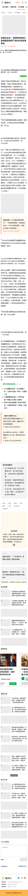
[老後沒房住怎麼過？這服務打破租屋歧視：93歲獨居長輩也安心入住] (5, 825)
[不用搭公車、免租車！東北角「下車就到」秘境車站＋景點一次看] (5, 795)
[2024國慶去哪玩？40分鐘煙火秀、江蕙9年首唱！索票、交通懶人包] (5, 632)
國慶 (15, 503)
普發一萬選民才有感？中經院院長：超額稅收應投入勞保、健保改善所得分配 (19, 758)
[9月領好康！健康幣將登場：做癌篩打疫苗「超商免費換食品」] (5, 700)
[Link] (14, 545)
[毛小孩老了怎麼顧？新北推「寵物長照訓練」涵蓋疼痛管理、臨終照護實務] (5, 768)
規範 (2, 859)
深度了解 (20, 684)
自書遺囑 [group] (17, 12)
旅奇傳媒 (13, 46)
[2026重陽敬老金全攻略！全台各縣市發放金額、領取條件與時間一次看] (5, 709)
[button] (25, 2)
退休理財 (5, 7)
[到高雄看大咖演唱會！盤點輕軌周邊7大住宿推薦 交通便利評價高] (5, 593)
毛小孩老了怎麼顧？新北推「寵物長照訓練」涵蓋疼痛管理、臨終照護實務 (19, 768)
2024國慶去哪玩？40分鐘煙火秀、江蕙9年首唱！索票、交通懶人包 (15, 391)
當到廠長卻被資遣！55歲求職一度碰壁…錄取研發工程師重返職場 (19, 729)
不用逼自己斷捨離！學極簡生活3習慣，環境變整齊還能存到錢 (19, 603)
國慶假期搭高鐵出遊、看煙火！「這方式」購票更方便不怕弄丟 (19, 622)
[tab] (11, 689)
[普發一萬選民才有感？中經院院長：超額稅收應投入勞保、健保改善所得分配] (5, 758)
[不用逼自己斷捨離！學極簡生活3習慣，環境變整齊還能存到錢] (5, 603)
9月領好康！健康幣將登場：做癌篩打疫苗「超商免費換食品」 (19, 700)
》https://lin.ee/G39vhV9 (12, 440)
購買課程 (17, 2)
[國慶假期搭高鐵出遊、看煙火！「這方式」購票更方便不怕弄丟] (5, 622)
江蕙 (9, 506)
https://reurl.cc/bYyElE (11, 231)
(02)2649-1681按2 (12, 884)
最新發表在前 (22, 866)
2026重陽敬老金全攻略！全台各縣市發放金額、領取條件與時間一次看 (19, 709)
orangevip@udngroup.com (15, 882)
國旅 (9, 503)
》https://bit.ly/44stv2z (11, 427)
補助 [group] (24, 12)
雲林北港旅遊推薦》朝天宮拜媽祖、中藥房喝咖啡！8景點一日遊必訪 (15, 405)
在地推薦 (21, 7)
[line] (21, 878)
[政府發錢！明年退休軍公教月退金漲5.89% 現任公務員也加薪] (5, 739)
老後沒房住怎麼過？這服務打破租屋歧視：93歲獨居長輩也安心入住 (19, 825)
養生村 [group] (4, 12)
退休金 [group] (10, 12)
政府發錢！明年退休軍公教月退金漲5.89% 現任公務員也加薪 (19, 739)
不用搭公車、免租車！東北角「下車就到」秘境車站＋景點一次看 (19, 795)
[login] (22, 2)
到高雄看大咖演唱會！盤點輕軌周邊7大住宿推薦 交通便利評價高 (19, 593)
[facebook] (18, 878)
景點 (21, 503)
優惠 (4, 506)
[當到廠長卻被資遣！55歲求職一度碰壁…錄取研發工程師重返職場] (5, 729)
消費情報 (5, 509)
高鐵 (4, 503)
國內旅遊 (16, 506)
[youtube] (24, 878)
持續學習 (13, 7)
